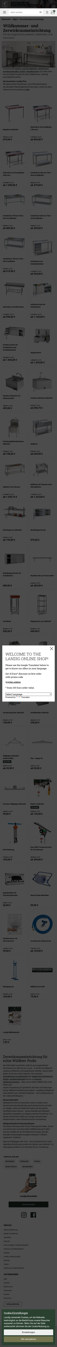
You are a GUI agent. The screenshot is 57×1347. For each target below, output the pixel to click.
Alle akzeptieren (28, 1339)
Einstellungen (28, 1332)
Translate (25, 697)
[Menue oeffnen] (4, 12)
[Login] (47, 12)
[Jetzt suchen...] (40, 12)
